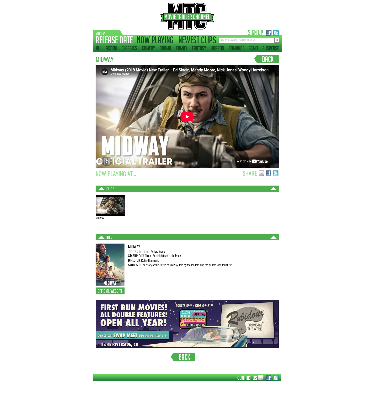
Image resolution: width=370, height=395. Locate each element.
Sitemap (90, 384)
